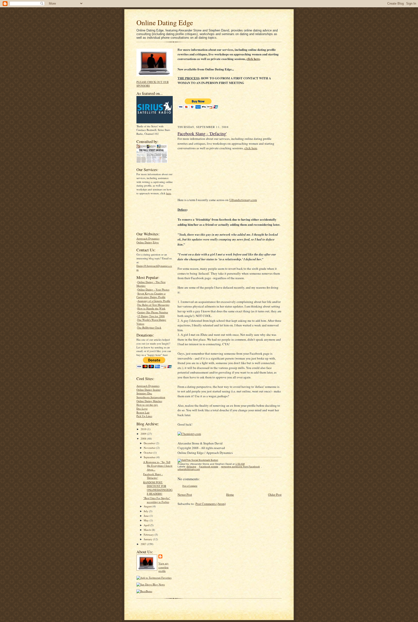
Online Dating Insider (148, 389)
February (149, 534)
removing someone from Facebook (240, 466)
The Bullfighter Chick (149, 327)
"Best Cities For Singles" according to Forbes (156, 500)
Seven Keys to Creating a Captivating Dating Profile (150, 295)
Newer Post (185, 494)
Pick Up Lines (144, 416)
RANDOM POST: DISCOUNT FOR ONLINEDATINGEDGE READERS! (157, 487)
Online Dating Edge (164, 22)
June (146, 515)
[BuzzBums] (144, 591)
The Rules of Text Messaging (153, 305)
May (146, 520)
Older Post (275, 494)
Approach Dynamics (147, 238)
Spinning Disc (144, 393)
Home (230, 494)
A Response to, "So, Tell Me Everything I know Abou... (157, 465)
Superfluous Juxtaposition (150, 397)
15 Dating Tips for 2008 (151, 316)
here (168, 193)
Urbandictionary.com (243, 200)
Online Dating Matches (149, 401)
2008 (144, 438)
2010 (144, 429)
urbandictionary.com (189, 469)
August (148, 506)
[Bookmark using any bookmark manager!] (198, 460)
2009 (144, 433)
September (150, 457)
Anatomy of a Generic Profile (153, 301)
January (148, 539)
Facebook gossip (208, 466)
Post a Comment (189, 485)
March (148, 530)
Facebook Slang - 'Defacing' (153, 476)
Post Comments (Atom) (210, 504)
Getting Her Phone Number (152, 312)
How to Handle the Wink (151, 308)
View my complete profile (163, 567)
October (148, 452)
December (150, 443)
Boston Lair (142, 412)
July (146, 511)
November (150, 448)
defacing (191, 466)
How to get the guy (147, 404)
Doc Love (142, 408)
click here (253, 58)
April (147, 525)
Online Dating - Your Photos (153, 289)
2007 (144, 544)
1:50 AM (240, 464)
